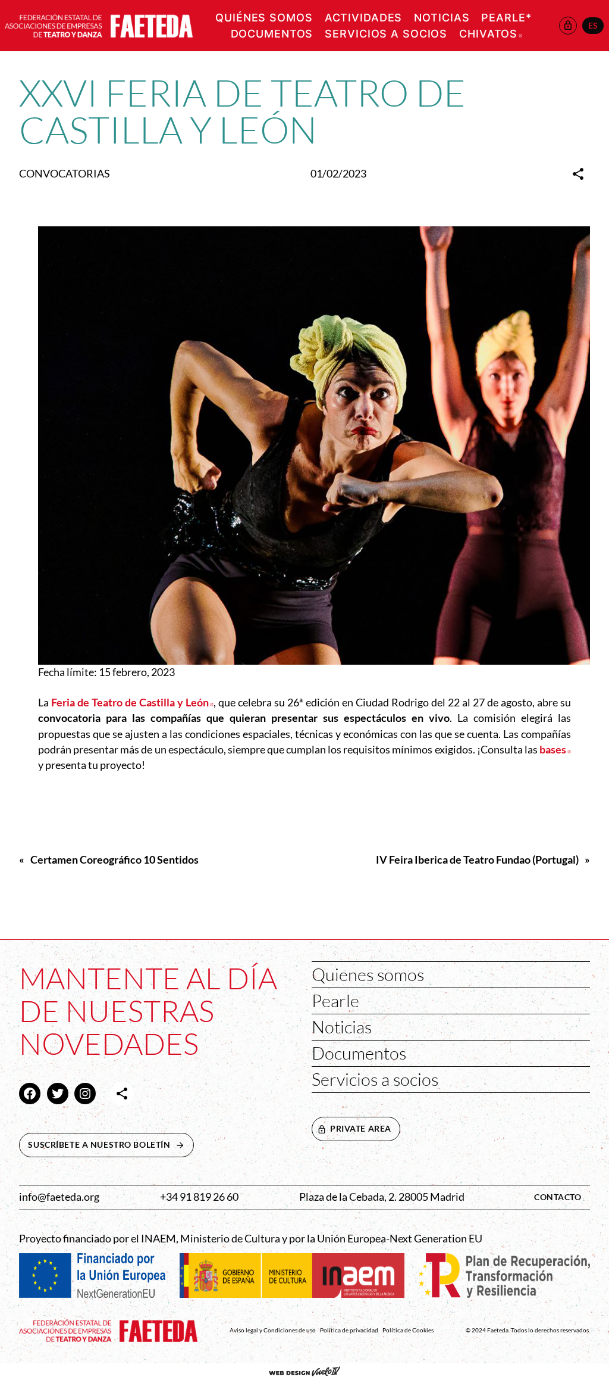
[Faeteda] (99, 24)
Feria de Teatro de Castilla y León (132, 702)
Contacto (558, 1197)
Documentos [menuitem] (272, 33)
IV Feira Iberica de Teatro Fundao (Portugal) (477, 860)
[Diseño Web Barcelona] (304, 1373)
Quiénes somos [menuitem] (263, 17)
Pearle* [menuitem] (506, 17)
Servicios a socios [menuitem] (386, 33)
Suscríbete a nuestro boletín (110, 1144)
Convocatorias (64, 173)
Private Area (360, 1128)
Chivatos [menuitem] (490, 33)
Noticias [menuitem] (441, 17)
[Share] (578, 174)
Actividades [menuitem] (364, 17)
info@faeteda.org (59, 1197)
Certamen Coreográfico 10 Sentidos (114, 860)
